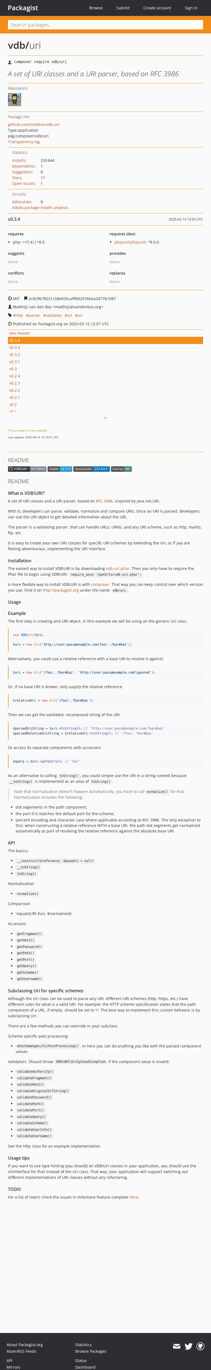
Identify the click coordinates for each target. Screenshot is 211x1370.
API (9, 1360)
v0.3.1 (14, 361)
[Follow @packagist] (189, 1346)
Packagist (23, 7)
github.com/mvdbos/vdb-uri (34, 124)
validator (54, 315)
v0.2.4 (14, 375)
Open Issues (23, 183)
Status (81, 1360)
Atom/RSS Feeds (21, 1351)
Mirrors (13, 1367)
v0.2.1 (14, 397)
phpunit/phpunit (130, 242)
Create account (157, 7)
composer (100, 584)
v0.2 (13, 404)
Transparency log (24, 141)
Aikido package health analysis (40, 207)
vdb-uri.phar (117, 568)
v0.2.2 (14, 390)
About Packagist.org (25, 1344)
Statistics (83, 1344)
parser (34, 315)
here (134, 1197)
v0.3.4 (14, 340)
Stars (16, 177)
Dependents (23, 166)
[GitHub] (200, 1346)
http (19, 315)
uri (80, 315)
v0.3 (13, 368)
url (69, 315)
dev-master (19, 333)
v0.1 (13, 411)
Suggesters (22, 171)
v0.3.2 (14, 354)
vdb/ (18, 45)
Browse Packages (91, 1351)
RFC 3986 (104, 501)
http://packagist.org (61, 590)
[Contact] (177, 1346)
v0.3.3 (14, 347)
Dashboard (85, 1367)
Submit (123, 7)
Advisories (21, 201)
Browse (96, 7)
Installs (18, 160)
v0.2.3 (14, 383)
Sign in (191, 7)
